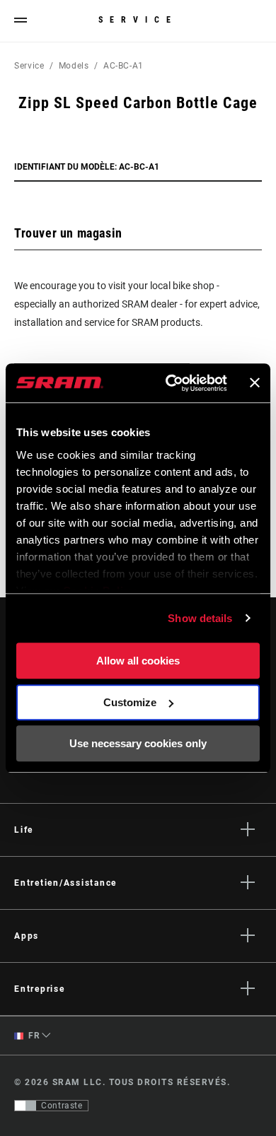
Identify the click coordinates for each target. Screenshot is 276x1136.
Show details (200, 618)
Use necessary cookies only (138, 743)
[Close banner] (255, 383)
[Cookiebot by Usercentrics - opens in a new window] (170, 383)
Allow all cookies (138, 661)
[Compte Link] (257, 21)
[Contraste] (25, 1106)
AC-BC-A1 (123, 66)
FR (33, 1036)
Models (74, 66)
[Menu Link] (20, 21)
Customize (129, 702)
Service (138, 20)
